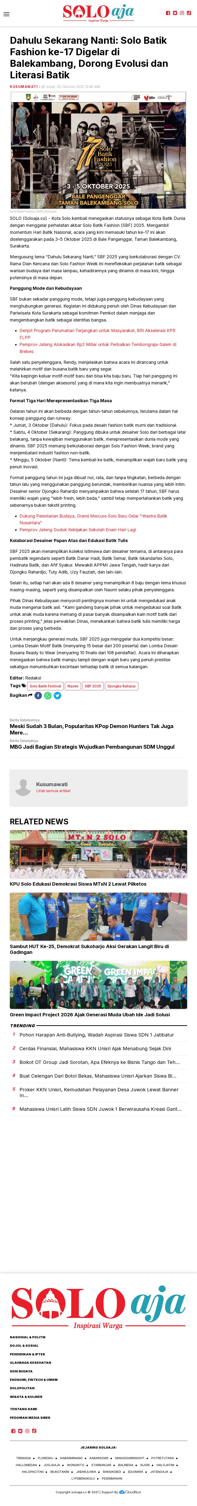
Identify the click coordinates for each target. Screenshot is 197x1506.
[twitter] (57, 695)
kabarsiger (99, 1458)
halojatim (165, 1465)
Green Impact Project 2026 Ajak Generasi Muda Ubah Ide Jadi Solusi (90, 1015)
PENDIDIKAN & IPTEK (27, 1354)
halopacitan (32, 1472)
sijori (145, 1465)
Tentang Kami (23, 1409)
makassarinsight (129, 1458)
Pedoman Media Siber (30, 1418)
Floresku (45, 1458)
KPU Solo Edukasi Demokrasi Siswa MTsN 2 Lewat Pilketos (78, 884)
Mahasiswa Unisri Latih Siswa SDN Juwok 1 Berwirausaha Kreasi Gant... (100, 1109)
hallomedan (26, 1465)
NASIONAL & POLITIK (28, 1337)
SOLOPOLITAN (22, 1388)
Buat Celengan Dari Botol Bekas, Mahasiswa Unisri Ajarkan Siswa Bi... (97, 1076)
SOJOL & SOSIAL (24, 1345)
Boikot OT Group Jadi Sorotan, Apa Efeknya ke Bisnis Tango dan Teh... (99, 1062)
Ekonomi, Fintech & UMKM (34, 1380)
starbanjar (101, 1465)
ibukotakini (59, 1472)
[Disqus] (98, 1203)
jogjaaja (52, 1465)
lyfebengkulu (83, 1478)
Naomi (73, 686)
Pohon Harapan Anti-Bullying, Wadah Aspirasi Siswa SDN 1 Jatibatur (96, 1035)
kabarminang (71, 1458)
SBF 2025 (93, 686)
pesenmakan (112, 1478)
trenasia (23, 1458)
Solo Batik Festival (45, 686)
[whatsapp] (48, 695)
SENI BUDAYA (21, 1371)
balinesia (125, 1465)
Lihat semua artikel (53, 790)
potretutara (162, 1458)
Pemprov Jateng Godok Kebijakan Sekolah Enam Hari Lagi (77, 529)
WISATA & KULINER (26, 1397)
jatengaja (159, 1472)
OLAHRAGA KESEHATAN (30, 1362)
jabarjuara (86, 1472)
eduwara (135, 1472)
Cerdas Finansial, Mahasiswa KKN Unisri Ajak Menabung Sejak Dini (95, 1048)
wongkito (75, 1465)
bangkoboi (112, 1472)
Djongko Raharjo (122, 686)
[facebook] (38, 695)
